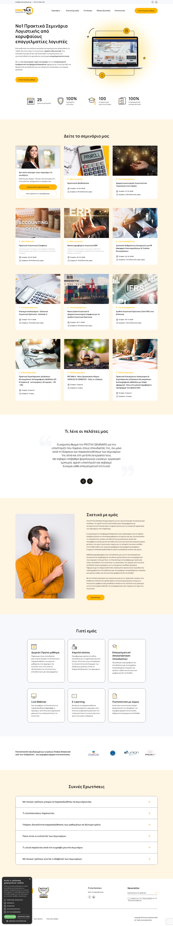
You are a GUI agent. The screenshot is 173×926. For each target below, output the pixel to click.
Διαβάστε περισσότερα (19, 896)
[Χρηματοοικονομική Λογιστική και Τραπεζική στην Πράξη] (135, 160)
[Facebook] (152, 2)
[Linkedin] (156, 2)
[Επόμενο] (90, 481)
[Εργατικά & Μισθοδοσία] (86, 160)
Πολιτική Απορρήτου (135, 900)
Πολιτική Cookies (52, 919)
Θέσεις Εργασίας (104, 10)
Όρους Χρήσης (147, 898)
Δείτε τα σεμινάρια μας (86, 136)
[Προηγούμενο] (83, 481)
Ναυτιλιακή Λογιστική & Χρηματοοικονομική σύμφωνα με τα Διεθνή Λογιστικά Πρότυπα (83, 314)
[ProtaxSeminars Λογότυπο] (24, 11)
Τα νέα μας (87, 10)
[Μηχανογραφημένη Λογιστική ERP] (86, 223)
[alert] (17, 900)
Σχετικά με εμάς (72, 10)
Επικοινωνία (120, 10)
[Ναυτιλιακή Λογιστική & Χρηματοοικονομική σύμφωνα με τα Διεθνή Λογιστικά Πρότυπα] (86, 289)
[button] (17, 921)
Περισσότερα (95, 597)
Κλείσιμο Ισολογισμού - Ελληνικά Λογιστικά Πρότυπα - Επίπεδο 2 (33, 312)
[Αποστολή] (155, 892)
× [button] (30, 879)
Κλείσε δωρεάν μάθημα (146, 11)
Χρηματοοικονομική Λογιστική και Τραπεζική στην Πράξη (131, 184)
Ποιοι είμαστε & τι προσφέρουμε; (38, 194)
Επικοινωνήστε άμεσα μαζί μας (38, 187)
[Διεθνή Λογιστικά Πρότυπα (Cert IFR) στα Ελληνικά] (135, 289)
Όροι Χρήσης (38, 919)
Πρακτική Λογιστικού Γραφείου (33, 245)
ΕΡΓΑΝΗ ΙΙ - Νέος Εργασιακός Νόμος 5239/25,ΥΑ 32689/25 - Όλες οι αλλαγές (85, 378)
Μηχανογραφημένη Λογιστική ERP (82, 245)
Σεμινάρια (56, 10)
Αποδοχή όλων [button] (10, 917)
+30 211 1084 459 (39, 2)
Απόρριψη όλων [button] (23, 917)
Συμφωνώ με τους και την (142, 899)
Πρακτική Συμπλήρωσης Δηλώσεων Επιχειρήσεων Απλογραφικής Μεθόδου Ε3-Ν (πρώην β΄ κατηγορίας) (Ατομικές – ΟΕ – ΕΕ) (38, 380)
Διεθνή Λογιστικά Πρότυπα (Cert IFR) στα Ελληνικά (135, 312)
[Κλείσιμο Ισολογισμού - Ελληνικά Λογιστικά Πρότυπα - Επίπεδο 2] (38, 289)
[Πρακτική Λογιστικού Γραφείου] (38, 223)
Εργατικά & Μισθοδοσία (78, 183)
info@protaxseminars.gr (23, 2)
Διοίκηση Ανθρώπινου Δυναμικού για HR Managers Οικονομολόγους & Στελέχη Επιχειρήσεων (134, 248)
